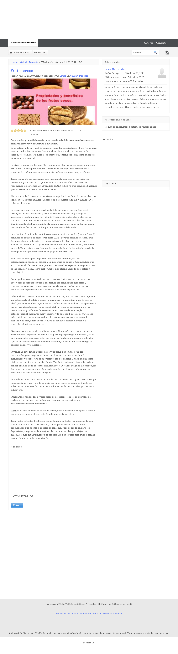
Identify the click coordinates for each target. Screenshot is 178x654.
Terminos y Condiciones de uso (81, 613)
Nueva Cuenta (21, 52)
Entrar (41, 52)
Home (14, 62)
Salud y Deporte (29, 62)
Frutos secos (22, 71)
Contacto (116, 613)
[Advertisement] (83, 19)
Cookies (104, 613)
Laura (63, 75)
